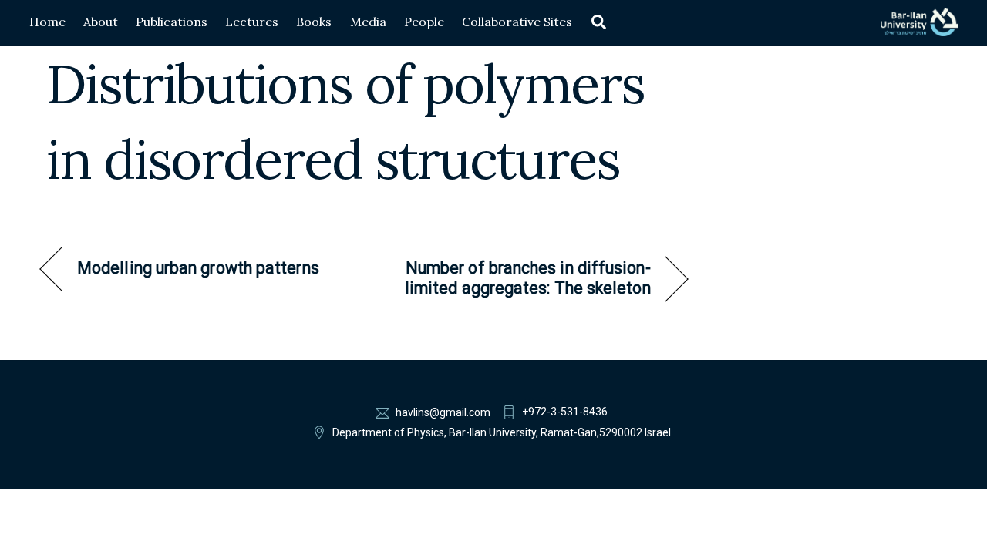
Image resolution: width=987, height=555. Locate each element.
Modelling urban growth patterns (198, 268)
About (100, 21)
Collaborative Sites (517, 21)
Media (368, 21)
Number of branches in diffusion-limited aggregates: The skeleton (517, 278)
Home (47, 21)
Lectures (251, 21)
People (424, 21)
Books (314, 21)
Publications (171, 21)
